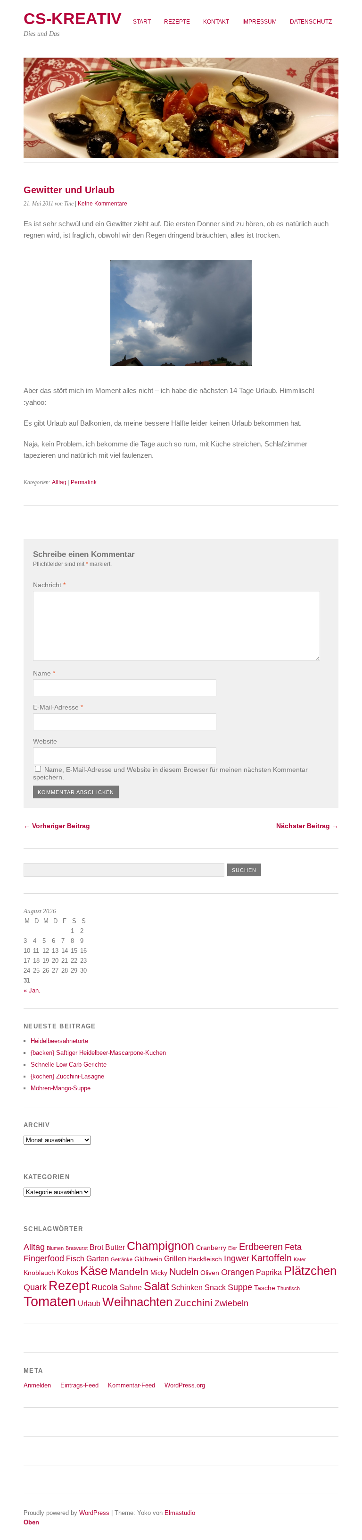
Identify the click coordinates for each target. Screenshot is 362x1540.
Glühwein (148, 1259)
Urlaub (89, 1303)
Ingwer (236, 1258)
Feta (293, 1247)
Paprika (269, 1272)
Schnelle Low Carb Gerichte (69, 1064)
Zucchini (193, 1302)
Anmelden (37, 1385)
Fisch (75, 1258)
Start (142, 21)
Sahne (131, 1287)
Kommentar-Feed (131, 1385)
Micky (158, 1272)
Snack (215, 1287)
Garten (97, 1258)
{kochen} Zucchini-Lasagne (67, 1076)
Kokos (67, 1272)
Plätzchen (310, 1271)
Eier (232, 1248)
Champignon (160, 1246)
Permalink (84, 482)
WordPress (94, 1512)
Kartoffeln (271, 1258)
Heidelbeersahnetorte (59, 1040)
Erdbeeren (261, 1246)
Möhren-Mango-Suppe (60, 1088)
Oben (31, 1522)
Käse (93, 1271)
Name (44, 673)
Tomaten (50, 1301)
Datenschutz (311, 21)
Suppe (240, 1287)
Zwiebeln (231, 1303)
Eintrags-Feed (79, 1385)
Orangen (237, 1272)
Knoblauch (39, 1272)
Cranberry (211, 1247)
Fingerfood (44, 1258)
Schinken (187, 1287)
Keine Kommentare (102, 203)
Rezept (69, 1285)
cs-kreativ (73, 18)
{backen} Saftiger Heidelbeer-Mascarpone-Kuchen (98, 1052)
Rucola (104, 1287)
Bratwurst (77, 1248)
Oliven (209, 1272)
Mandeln (128, 1271)
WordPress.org (185, 1385)
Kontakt (216, 21)
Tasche (264, 1288)
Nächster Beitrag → (307, 826)
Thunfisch (288, 1288)
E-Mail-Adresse (58, 707)
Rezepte (177, 21)
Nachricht (49, 585)
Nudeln (183, 1271)
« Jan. (32, 990)
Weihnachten (137, 1302)
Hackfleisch (205, 1259)
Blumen (55, 1248)
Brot (96, 1247)
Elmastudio (180, 1512)
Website (45, 741)
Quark (35, 1287)
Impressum (259, 21)
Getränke (121, 1259)
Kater (300, 1259)
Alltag (59, 482)
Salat (156, 1286)
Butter (115, 1247)
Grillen (175, 1258)
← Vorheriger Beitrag (57, 826)
